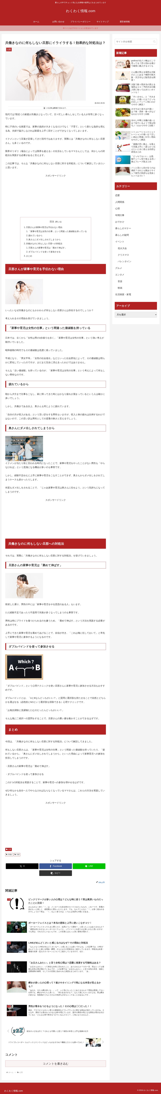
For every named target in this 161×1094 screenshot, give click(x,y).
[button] (55, 873)
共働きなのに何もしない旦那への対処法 (44, 243)
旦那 (17, 854)
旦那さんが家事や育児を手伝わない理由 (44, 227)
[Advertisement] (55, 195)
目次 (52, 221)
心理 (9, 849)
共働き (10, 854)
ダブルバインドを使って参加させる (44, 252)
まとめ (29, 256)
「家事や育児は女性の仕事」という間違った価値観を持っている (57, 231)
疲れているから (35, 235)
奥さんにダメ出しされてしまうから (44, 239)
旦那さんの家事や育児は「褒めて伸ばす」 (47, 248)
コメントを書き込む (56, 1063)
